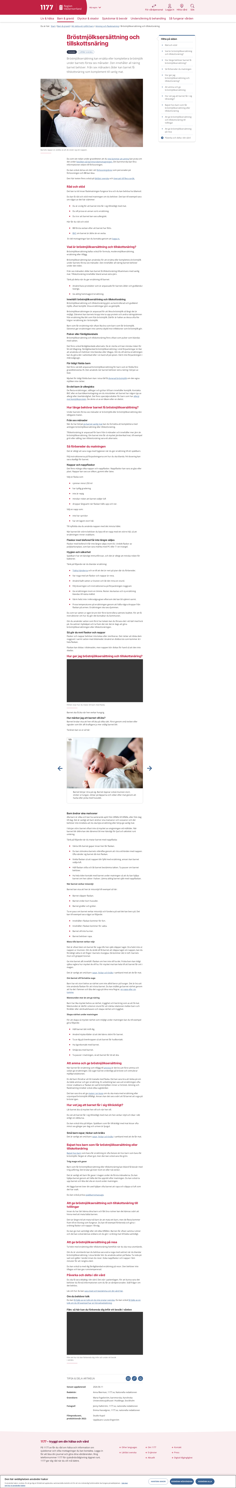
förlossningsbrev (104, 170)
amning (107, 1067)
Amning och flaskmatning (107, 26)
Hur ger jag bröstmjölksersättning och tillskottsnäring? (177, 78)
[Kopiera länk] (134, 1378)
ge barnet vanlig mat (93, 424)
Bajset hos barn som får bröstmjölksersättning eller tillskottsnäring (177, 108)
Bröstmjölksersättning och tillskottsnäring (140, 26)
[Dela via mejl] (128, 1378)
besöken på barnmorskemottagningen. (94, 161)
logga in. (116, 238)
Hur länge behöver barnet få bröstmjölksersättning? (178, 61)
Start (53, 26)
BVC (74, 233)
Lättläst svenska (86, 52)
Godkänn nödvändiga (181, 1481)
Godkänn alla (205, 1481)
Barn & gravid (63, 26)
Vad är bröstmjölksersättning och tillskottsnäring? (178, 52)
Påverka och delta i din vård (178, 137)
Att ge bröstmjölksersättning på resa (178, 130)
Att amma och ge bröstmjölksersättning (175, 88)
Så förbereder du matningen (178, 69)
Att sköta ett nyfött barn (83, 26)
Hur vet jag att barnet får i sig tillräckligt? (178, 97)
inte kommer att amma (118, 158)
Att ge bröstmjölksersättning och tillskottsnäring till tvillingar (178, 120)
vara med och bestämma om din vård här (103, 1291)
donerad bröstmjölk (117, 378)
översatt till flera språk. (124, 178)
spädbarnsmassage (94, 1195)
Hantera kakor (158, 1481)
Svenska (71, 52)
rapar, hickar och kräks (102, 972)
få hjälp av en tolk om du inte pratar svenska (94, 1300)
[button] (140, 1378)
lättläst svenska (102, 178)
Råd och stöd (171, 45)
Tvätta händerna (80, 570)
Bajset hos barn (74, 1153)
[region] (118, 1481)
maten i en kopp (95, 1093)
